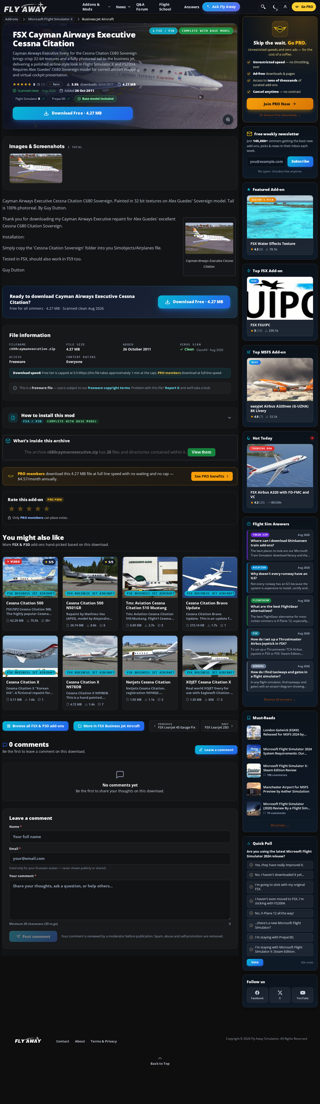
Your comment (22, 876)
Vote (255, 962)
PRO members (169, 373)
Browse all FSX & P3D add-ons (38, 726)
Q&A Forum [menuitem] (142, 7)
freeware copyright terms (109, 388)
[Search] (263, 6)
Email (15, 849)
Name (15, 827)
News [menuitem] (121, 7)
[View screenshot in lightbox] (228, 119)
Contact (62, 1041)
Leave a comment (219, 750)
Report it (172, 388)
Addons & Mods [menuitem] (91, 7)
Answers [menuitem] (191, 7)
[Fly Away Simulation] (25, 7)
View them (201, 452)
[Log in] (285, 6)
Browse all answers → (280, 699)
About (80, 1041)
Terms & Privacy (104, 1041)
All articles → (280, 825)
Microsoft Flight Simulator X (50, 19)
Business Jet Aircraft (98, 19)
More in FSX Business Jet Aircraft (112, 726)
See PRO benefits (209, 476)
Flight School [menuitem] (165, 7)
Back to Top (160, 1063)
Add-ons (11, 19)
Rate (56, 84)
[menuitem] (221, 6)
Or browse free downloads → (280, 115)
